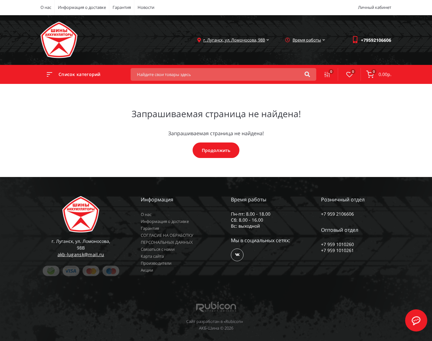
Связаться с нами (158, 249)
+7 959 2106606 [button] (337, 214)
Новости (146, 7)
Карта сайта (152, 256)
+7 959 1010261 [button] (337, 250)
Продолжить (216, 150)
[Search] (307, 74)
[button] (376, 40)
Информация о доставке (82, 7)
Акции (147, 270)
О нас (45, 7)
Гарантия (122, 7)
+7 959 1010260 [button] (337, 244)
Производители (156, 263)
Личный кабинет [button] (374, 7)
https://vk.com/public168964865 (237, 255)
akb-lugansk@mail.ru (81, 254)
